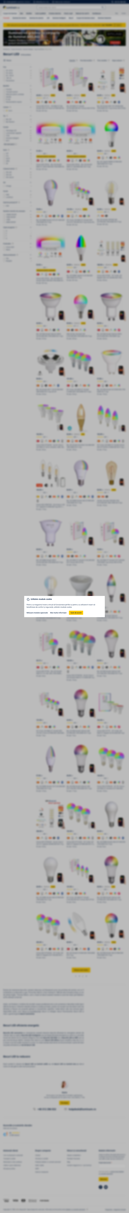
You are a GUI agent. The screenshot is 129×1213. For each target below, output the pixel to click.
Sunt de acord (76, 613)
